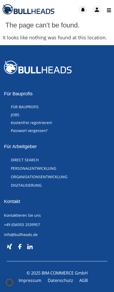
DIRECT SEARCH (25, 159)
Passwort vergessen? (29, 130)
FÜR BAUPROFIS (25, 106)
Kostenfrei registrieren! (31, 122)
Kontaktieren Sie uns (22, 215)
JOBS (15, 114)
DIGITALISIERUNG (26, 185)
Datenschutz (60, 280)
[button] (9, 282)
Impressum (30, 280)
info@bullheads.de (21, 234)
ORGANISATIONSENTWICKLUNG (39, 176)
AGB (83, 280)
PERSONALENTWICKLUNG (33, 168)
